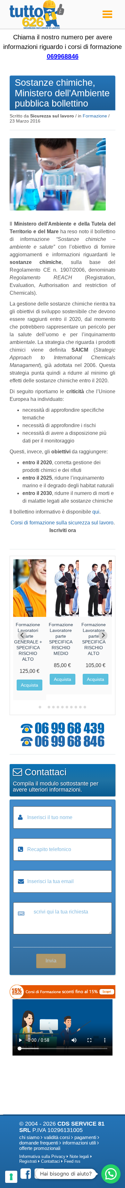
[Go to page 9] (76, 707)
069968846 (63, 56)
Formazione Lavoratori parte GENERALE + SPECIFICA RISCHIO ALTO (28, 642)
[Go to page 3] (49, 707)
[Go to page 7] (67, 707)
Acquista (29, 685)
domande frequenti (38, 1142)
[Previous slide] (22, 635)
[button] (111, 1174)
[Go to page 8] (71, 707)
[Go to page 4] (53, 707)
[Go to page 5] (58, 707)
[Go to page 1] (40, 707)
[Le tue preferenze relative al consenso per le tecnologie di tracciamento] (11, 1177)
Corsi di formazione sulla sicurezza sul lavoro (62, 522)
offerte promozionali (39, 1148)
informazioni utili (79, 1142)
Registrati (28, 1161)
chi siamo (29, 1137)
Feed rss (72, 1161)
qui (95, 511)
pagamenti (85, 1137)
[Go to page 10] (80, 707)
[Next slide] (102, 635)
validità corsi (57, 1137)
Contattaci (50, 1161)
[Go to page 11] (85, 707)
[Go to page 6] (62, 707)
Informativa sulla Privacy (42, 1156)
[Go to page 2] (44, 707)
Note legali (79, 1156)
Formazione (95, 115)
